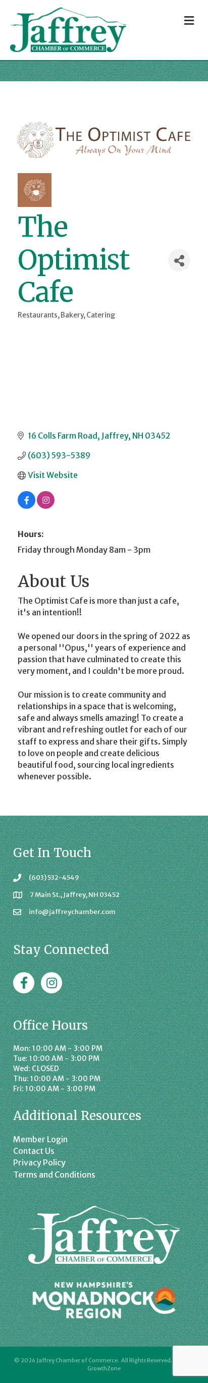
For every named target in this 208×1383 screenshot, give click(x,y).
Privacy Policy (39, 1162)
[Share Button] (179, 260)
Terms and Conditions (54, 1174)
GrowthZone (104, 1368)
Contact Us (34, 1151)
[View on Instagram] (46, 506)
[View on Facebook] (26, 506)
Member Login (40, 1139)
